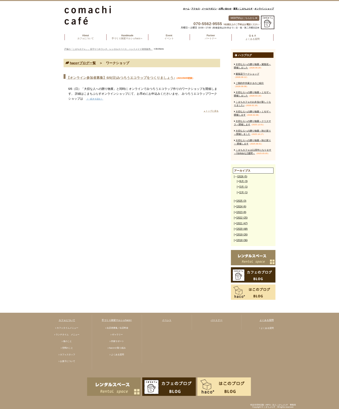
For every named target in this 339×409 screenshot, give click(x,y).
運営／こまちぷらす (243, 8)
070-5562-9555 (207, 23)
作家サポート (117, 341)
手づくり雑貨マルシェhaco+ (117, 320)
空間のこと (67, 348)
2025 (241, 200)
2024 (241, 206)
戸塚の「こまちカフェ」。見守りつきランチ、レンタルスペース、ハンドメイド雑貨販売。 (108, 49)
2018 (242, 240)
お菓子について (67, 361)
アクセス (195, 8)
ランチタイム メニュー (67, 334)
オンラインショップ (264, 8)
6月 (244, 181)
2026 (242, 176)
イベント (166, 320)
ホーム (186, 8)
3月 (244, 186)
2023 (241, 212)
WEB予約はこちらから (243, 18)
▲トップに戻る (211, 111)
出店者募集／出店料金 (117, 328)
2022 (242, 217)
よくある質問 (117, 354)
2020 (242, 228)
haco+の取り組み (117, 348)
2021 (242, 223)
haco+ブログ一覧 (83, 63)
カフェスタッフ (67, 354)
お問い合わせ (225, 8)
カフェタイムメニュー (67, 328)
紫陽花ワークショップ (247, 74)
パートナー (216, 320)
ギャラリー (117, 334)
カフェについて (67, 320)
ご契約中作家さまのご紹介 (250, 83)
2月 (244, 192)
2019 (242, 234)
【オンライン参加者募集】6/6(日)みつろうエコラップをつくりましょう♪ (121, 78)
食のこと (67, 341)
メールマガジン (209, 8)
